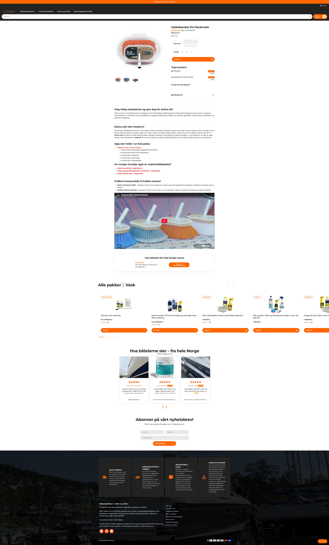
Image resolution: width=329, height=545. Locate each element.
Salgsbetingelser (172, 511)
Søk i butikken (171, 514)
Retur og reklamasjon (174, 517)
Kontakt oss (170, 508)
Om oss (169, 506)
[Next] (178, 89)
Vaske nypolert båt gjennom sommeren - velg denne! (138, 171)
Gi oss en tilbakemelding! (179, 264)
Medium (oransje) (191, 45)
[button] (175, 30)
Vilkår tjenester (172, 525)
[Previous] (173, 89)
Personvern (170, 519)
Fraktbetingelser (172, 522)
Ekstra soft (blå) (190, 41)
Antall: (176, 52)
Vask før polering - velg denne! (129, 168)
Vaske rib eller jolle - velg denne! (130, 173)
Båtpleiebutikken (108, 540)
